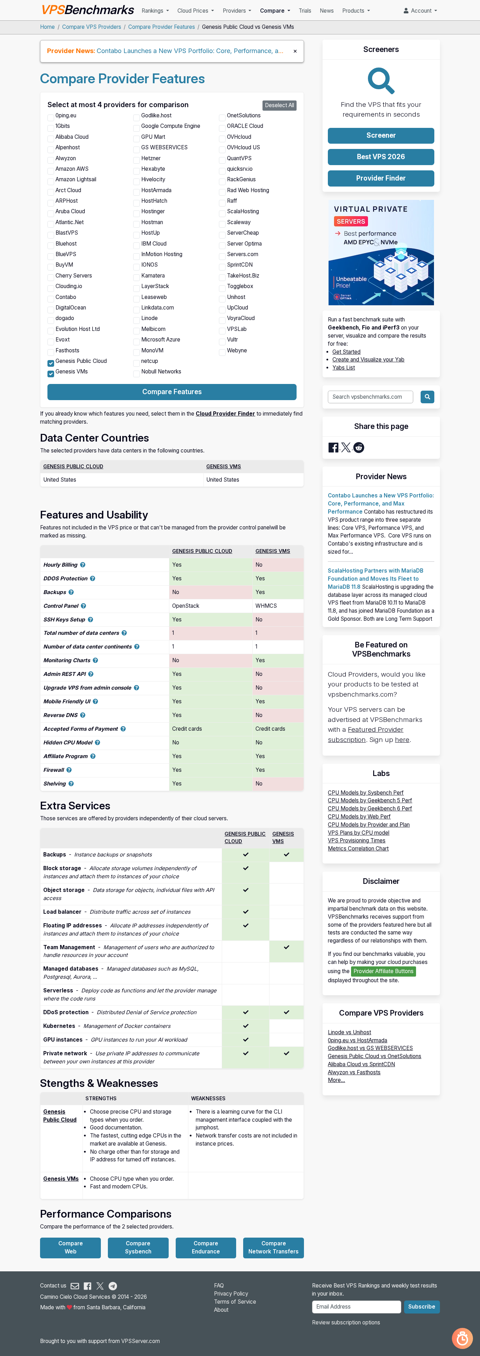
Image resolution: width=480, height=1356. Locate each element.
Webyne (237, 350)
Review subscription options (346, 1322)
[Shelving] (71, 783)
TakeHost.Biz (243, 275)
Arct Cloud (68, 190)
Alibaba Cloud (72, 136)
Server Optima (244, 243)
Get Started (346, 351)
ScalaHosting (243, 211)
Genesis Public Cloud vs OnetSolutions (374, 1056)
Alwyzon (66, 158)
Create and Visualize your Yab (368, 359)
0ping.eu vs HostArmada (357, 1040)
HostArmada (156, 190)
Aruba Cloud (70, 211)
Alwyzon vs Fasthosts (354, 1072)
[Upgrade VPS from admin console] (136, 687)
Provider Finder (381, 178)
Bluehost (66, 243)
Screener (381, 135)
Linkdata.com (157, 307)
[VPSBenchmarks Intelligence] (462, 1338)
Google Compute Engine (170, 126)
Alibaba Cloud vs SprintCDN (361, 1064)
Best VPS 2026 (381, 157)
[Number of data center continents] (137, 646)
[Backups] (71, 592)
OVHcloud (239, 136)
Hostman (152, 222)
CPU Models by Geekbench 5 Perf (370, 800)
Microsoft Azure (160, 339)
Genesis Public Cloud (81, 361)
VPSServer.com (140, 1341)
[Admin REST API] (90, 674)
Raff (232, 200)
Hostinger (153, 211)
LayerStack (155, 286)
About (221, 1309)
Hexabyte (153, 168)
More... (336, 1080)
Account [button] (420, 10)
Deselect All (279, 105)
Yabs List (343, 367)
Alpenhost (68, 147)
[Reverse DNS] (82, 715)
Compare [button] (273, 10)
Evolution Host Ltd (78, 329)
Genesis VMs (72, 371)
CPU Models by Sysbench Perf (366, 792)
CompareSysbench (138, 1247)
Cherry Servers (74, 275)
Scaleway (239, 222)
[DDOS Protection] (92, 578)
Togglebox (240, 286)
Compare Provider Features (161, 27)
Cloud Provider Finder (225, 413)
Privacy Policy (231, 1293)
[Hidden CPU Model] (97, 742)
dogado (65, 318)
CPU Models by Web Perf (359, 816)
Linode (149, 318)
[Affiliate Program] (93, 756)
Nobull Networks (161, 371)
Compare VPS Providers (91, 27)
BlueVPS (66, 254)
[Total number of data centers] (124, 633)
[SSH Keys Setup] (90, 619)
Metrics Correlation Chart (358, 848)
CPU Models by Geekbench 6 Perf (370, 808)
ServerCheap (243, 232)
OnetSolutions (244, 115)
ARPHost (67, 200)
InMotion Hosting (161, 254)
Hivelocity (153, 179)
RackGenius (241, 179)
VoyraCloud (241, 318)
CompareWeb (70, 1247)
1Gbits (63, 126)
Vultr (232, 339)
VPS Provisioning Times (356, 840)
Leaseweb (154, 297)
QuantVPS (239, 158)
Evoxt (63, 339)
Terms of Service (235, 1301)
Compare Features (172, 392)
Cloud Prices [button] (193, 10)
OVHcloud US (243, 147)
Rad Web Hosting (248, 190)
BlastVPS (67, 232)
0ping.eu (66, 115)
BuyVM (64, 264)
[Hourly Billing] (82, 564)
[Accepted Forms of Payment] (123, 728)
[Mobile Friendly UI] (95, 701)
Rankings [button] (153, 10)
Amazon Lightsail (76, 179)
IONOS (149, 264)
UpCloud (237, 307)
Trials (305, 10)
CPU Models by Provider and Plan (369, 824)
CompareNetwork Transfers (273, 1247)
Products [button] (354, 10)
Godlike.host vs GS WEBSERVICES (370, 1048)
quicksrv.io (240, 168)
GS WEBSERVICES (164, 147)
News (327, 10)
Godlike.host (156, 115)
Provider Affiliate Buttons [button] (383, 971)
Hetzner (151, 158)
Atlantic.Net (70, 222)
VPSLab (237, 329)
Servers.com (242, 254)
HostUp (150, 232)
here (402, 740)
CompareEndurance (206, 1247)
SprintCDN (240, 264)
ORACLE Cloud (245, 126)
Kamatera (153, 275)
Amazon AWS (72, 168)
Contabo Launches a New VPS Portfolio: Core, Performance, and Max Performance (218, 50)
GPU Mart (153, 136)
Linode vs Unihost (349, 1032)
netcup (149, 361)
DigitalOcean (71, 307)
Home (47, 27)
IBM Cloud (154, 243)
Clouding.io (69, 286)
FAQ (219, 1285)
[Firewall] (69, 770)
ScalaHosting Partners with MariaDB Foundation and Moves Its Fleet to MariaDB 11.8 (375, 578)
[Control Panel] (83, 605)
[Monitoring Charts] (95, 660)
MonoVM (152, 350)
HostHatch (154, 200)
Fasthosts (67, 350)
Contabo (66, 297)
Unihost (236, 297)
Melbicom (153, 329)
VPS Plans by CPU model (358, 832)
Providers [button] (235, 10)
